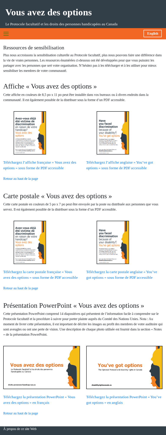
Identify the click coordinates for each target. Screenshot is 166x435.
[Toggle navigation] (6, 33)
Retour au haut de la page (20, 178)
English (152, 33)
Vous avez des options (48, 12)
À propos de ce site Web (20, 429)
